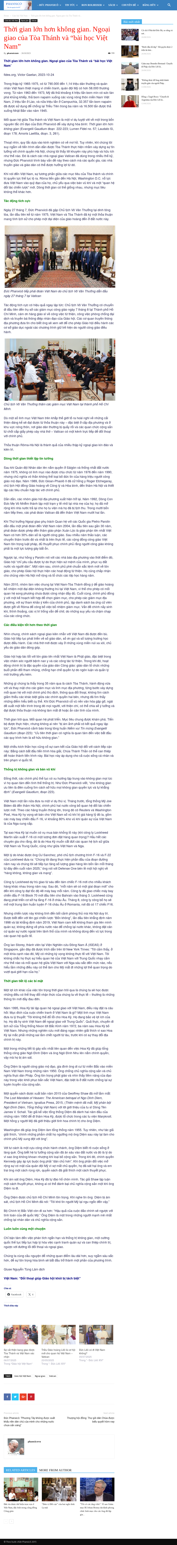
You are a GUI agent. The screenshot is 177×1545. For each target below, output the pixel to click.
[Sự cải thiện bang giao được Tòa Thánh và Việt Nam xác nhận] (21, 1334)
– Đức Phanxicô (47, 5)
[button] (169, 5)
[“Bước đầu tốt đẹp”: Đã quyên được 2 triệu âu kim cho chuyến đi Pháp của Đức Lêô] (130, 51)
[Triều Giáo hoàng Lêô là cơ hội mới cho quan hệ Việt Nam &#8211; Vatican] (58, 1334)
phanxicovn (13, 53)
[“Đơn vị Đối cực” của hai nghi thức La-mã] (59, 1489)
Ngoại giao (25, 20)
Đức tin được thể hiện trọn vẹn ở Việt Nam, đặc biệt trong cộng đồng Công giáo (20, 1507)
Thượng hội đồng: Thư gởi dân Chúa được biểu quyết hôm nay (90, 1419)
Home (6, 16)
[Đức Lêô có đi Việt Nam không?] (96, 1334)
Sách (111, 5)
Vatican (33, 20)
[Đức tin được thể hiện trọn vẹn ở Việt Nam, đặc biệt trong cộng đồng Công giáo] (21, 1489)
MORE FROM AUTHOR (55, 1470)
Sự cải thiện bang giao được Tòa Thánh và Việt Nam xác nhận (19, 1353)
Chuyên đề (129, 5)
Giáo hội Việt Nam (19, 16)
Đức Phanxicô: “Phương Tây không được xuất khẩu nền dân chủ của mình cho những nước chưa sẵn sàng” (29, 1421)
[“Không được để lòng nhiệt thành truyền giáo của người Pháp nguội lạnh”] (130, 85)
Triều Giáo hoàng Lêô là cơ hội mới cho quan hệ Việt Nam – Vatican (58, 1353)
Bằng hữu (149, 5)
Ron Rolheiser (92, 5)
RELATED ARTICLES (20, 1470)
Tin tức (70, 5)
